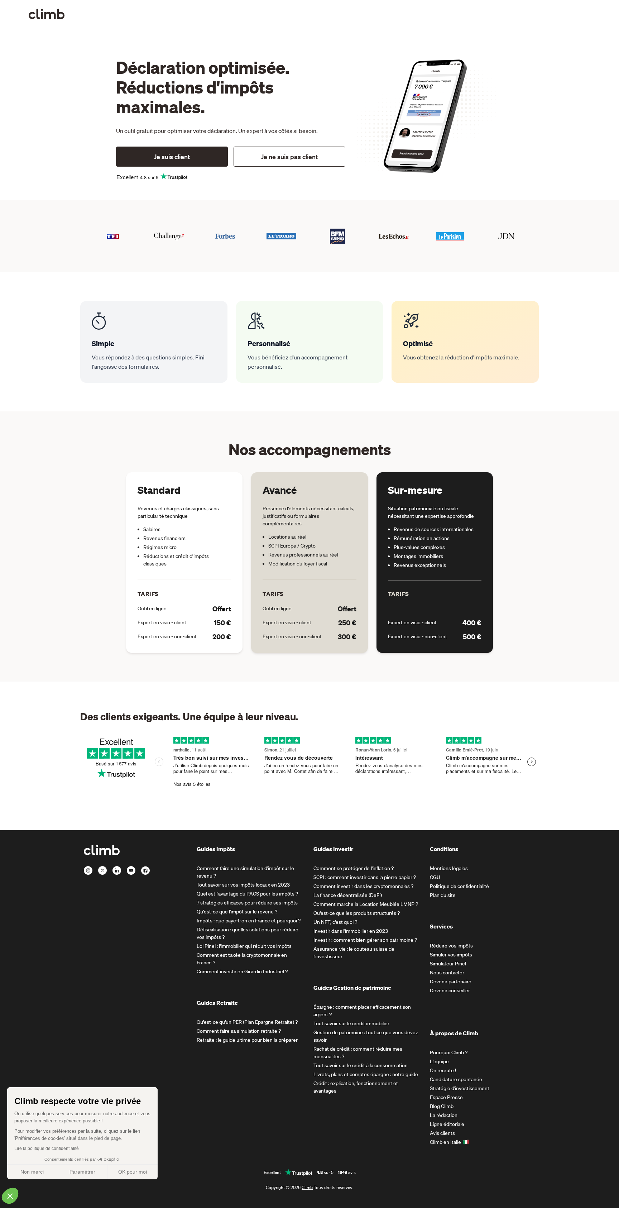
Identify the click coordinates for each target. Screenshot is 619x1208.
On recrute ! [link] (443, 1070)
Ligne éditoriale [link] (447, 1124)
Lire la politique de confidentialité (46, 1148)
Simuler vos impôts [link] (451, 954)
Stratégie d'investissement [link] (459, 1088)
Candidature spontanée (456, 1079)
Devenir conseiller (450, 990)
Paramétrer (82, 1172)
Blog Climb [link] (442, 1106)
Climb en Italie (445, 1142)
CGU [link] (435, 877)
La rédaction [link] (443, 1115)
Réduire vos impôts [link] (451, 945)
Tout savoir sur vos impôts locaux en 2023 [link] (243, 885)
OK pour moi (132, 1172)
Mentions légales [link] (449, 868)
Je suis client (172, 157)
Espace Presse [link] (446, 1097)
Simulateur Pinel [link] (448, 963)
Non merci (32, 1172)
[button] (10, 1195)
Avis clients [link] (442, 1133)
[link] (46, 14)
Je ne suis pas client (289, 157)
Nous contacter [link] (447, 972)
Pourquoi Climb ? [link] (448, 1052)
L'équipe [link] (439, 1061)
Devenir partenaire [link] (450, 981)
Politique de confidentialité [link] (459, 886)
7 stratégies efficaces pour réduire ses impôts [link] (247, 902)
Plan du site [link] (443, 895)
